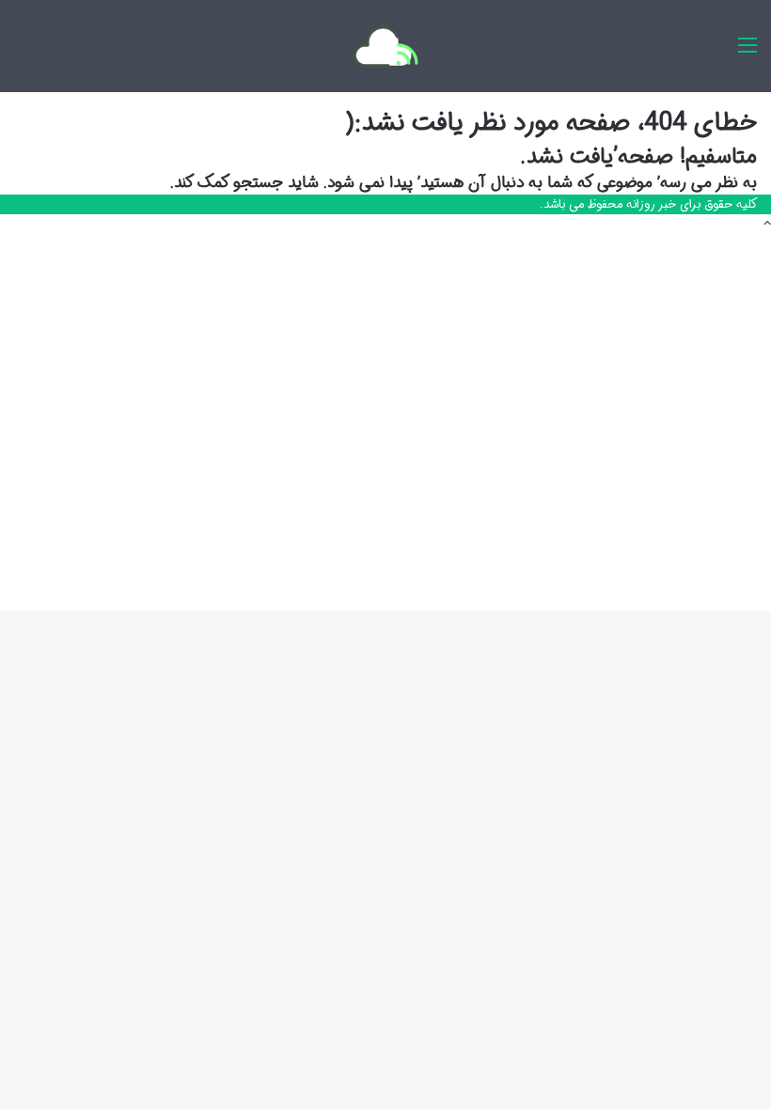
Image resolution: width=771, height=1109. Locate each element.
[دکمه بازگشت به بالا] (767, 224)
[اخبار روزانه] (747, 53)
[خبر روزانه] (385, 46)
